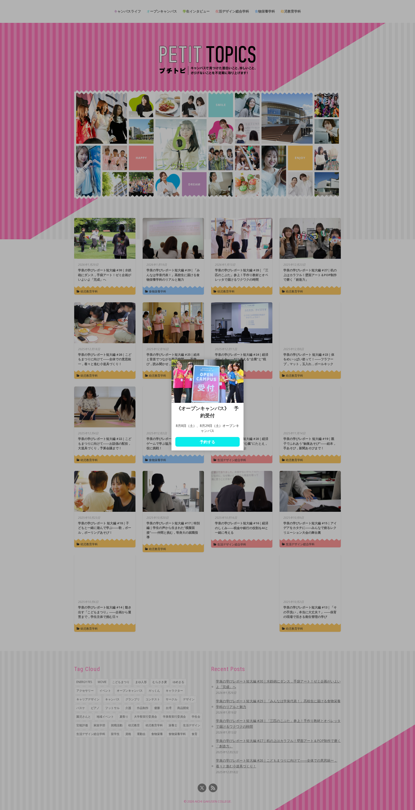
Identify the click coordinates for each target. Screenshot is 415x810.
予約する (207, 441)
